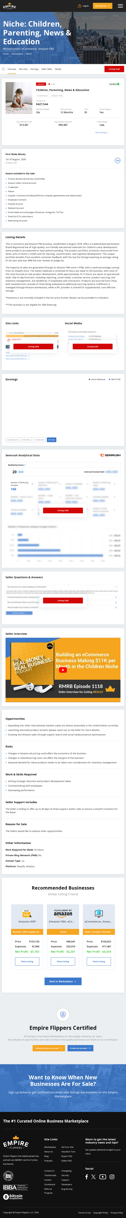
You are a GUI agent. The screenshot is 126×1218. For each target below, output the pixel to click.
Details (58, 69)
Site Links (23, 69)
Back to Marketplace (61, 981)
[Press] (8, 1179)
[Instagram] (112, 1176)
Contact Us (49, 1170)
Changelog (66, 1170)
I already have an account (47, 1048)
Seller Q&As (46, 69)
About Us (48, 1151)
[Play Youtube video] (63, 670)
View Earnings (101, 132)
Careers (48, 1180)
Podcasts (48, 1160)
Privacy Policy (117, 1212)
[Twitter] (93, 1177)
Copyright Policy (100, 1212)
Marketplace (50, 1147)
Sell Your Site (67, 1147)
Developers (66, 1184)
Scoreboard (49, 1184)
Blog (46, 1156)
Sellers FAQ (66, 1160)
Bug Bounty (66, 1189)
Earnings (34, 69)
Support (65, 1180)
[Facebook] (86, 1177)
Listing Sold (114, 69)
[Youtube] (102, 1177)
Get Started (100, 6)
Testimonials (50, 1175)
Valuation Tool (68, 1151)
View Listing (27, 961)
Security (65, 1175)
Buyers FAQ (66, 1156)
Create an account (79, 1048)
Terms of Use (84, 1212)
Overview (12, 69)
